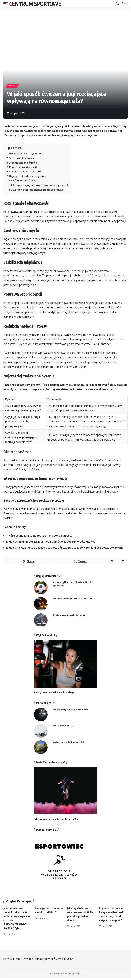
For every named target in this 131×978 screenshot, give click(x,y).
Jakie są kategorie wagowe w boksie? (71, 709)
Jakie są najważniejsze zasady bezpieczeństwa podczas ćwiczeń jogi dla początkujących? (64, 547)
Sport (12, 86)
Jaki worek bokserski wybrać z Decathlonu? (74, 598)
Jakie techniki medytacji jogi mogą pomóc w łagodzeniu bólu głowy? (51, 541)
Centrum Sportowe (35, 3)
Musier (68, 958)
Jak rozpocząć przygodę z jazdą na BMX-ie (56, 819)
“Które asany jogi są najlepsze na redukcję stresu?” (40, 535)
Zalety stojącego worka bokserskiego (71, 615)
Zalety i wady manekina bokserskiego (54, 692)
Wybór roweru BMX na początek (68, 742)
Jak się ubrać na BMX (63, 725)
